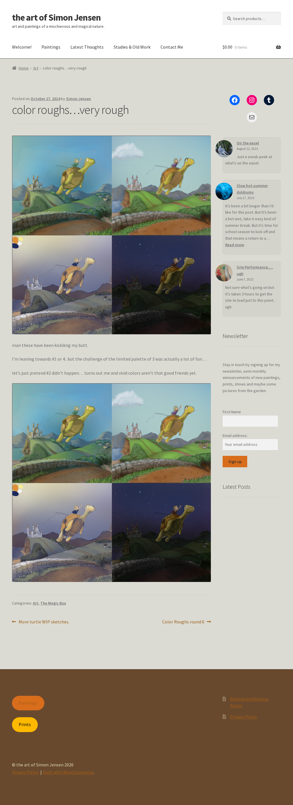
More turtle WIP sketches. (43, 622)
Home (24, 68)
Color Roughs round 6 (183, 622)
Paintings (50, 47)
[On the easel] (224, 148)
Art (35, 68)
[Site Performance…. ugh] (224, 272)
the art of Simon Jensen (56, 17)
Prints (25, 724)
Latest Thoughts (87, 47)
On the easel (248, 143)
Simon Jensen (78, 98)
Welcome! (21, 47)
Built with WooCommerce (68, 772)
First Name (232, 411)
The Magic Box (53, 603)
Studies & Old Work (132, 47)
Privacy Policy (243, 716)
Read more (234, 244)
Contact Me (172, 47)
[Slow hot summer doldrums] (224, 191)
